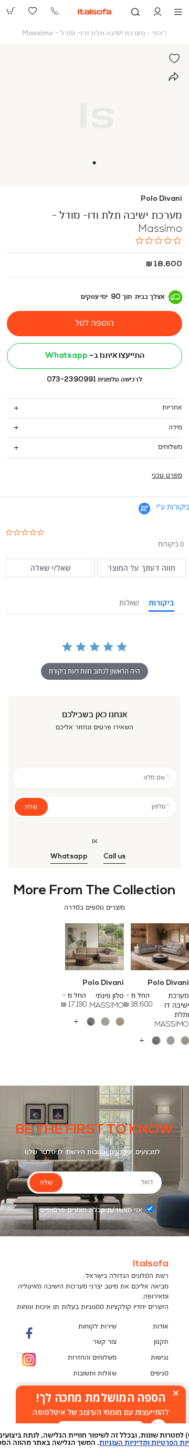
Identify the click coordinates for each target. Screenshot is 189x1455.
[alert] (101, 1412)
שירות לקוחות (97, 1326)
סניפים (159, 1373)
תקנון (161, 1342)
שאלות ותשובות (95, 1373)
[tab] (94, 408)
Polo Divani (161, 199)
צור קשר (105, 1342)
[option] (185, 1040)
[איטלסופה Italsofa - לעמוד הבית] (94, 11)
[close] (175, 1392)
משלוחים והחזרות (92, 1357)
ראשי (159, 33)
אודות (161, 1326)
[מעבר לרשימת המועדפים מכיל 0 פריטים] (33, 11)
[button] (157, 12)
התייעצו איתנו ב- (94, 355)
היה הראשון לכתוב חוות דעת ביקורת (94, 671)
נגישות (160, 1357)
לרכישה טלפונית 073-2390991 (94, 379)
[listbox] (94, 1021)
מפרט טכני (167, 475)
